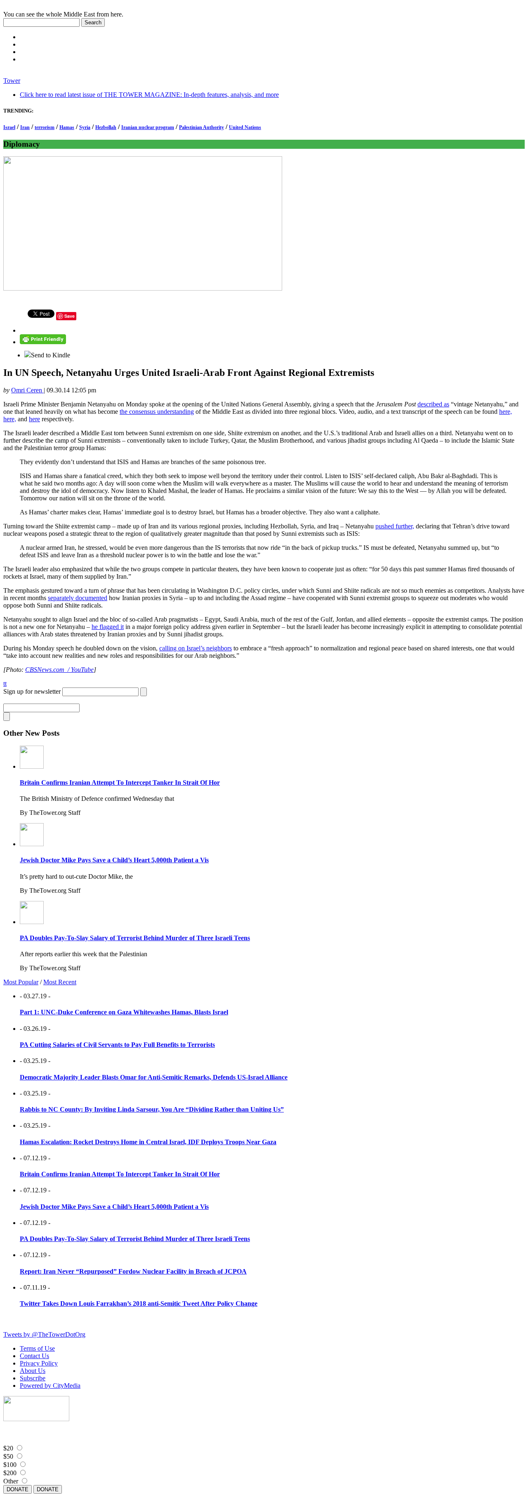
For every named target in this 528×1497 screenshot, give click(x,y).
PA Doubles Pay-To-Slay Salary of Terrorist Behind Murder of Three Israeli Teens (135, 937)
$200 (9, 1472)
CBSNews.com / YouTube (59, 669)
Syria (84, 127)
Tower (11, 80)
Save (69, 316)
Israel (9, 127)
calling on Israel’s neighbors (195, 648)
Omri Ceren (27, 390)
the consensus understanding (157, 411)
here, (505, 411)
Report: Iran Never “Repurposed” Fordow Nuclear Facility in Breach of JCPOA (133, 1271)
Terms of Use (37, 1348)
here (34, 418)
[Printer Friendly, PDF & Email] (43, 341)
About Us (32, 1370)
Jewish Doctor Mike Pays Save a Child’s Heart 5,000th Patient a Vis (114, 859)
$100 (9, 1464)
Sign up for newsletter (32, 691)
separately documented (77, 597)
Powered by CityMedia (50, 1385)
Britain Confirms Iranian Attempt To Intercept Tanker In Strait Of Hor (120, 782)
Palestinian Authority (201, 127)
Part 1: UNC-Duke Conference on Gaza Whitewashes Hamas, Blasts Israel (124, 1012)
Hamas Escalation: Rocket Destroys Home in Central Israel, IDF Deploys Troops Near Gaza (148, 1141)
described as (433, 404)
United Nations (245, 127)
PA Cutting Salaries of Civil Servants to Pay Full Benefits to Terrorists (117, 1044)
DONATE (17, 1489)
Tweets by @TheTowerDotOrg (44, 1334)
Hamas (66, 127)
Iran (25, 127)
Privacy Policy (39, 1363)
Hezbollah (105, 127)
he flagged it (108, 626)
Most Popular (20, 981)
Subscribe (32, 1378)
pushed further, (394, 526)
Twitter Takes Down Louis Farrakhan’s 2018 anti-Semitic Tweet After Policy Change (138, 1303)
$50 (8, 1456)
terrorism (44, 127)
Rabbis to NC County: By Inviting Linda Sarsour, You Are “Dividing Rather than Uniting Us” (152, 1109)
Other (10, 1481)
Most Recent (59, 981)
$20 (8, 1448)
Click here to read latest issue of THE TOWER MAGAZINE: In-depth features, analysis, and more (149, 94)
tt (5, 683)
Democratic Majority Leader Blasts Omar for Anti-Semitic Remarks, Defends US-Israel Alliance (154, 1077)
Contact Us (34, 1355)
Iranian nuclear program (147, 127)
